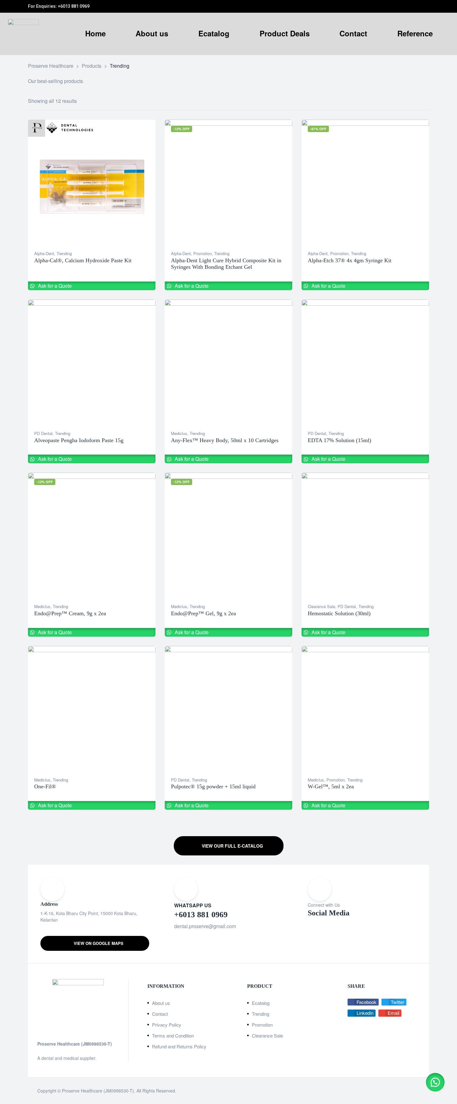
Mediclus (179, 433)
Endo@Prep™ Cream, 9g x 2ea (70, 613)
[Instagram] (413, 6)
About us (161, 1003)
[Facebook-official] (340, 935)
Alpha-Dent (44, 253)
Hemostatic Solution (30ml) (339, 613)
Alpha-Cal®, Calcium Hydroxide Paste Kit (83, 260)
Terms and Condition (173, 1035)
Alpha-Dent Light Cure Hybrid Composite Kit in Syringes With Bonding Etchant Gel (226, 263)
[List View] (421, 101)
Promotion (202, 253)
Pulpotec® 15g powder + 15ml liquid (213, 786)
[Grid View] (414, 101)
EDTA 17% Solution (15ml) (339, 440)
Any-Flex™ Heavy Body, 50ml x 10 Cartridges (225, 440)
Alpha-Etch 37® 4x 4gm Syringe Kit (349, 260)
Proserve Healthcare (83, 1091)
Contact (160, 1013)
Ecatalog (261, 1003)
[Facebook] (407, 6)
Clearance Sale (321, 606)
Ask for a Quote (54, 285)
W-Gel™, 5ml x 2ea (331, 786)
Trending (64, 253)
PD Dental (43, 433)
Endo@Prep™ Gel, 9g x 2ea (203, 613)
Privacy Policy (166, 1024)
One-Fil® (45, 786)
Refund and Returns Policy (179, 1046)
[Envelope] (427, 6)
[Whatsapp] (400, 6)
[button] (229, 845)
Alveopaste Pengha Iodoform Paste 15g (78, 440)
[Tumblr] (420, 6)
